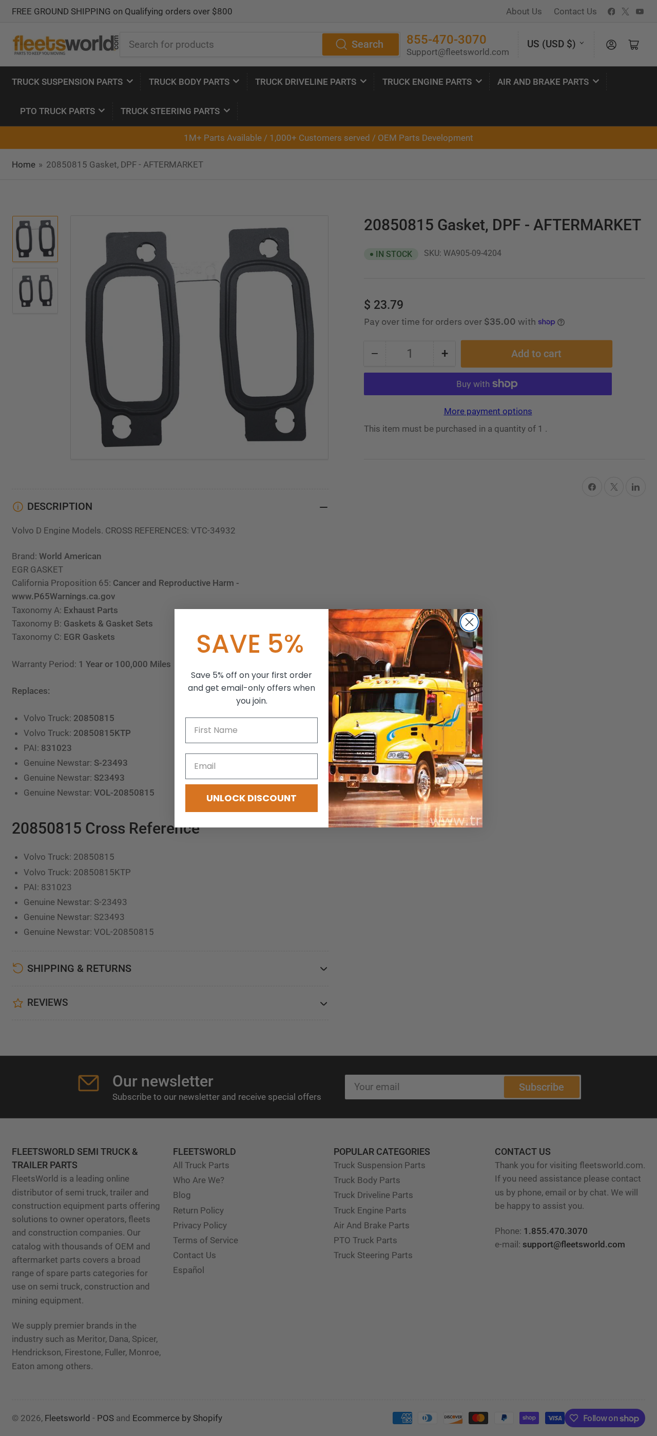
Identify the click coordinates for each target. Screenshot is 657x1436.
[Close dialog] (469, 622)
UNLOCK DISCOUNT (251, 797)
